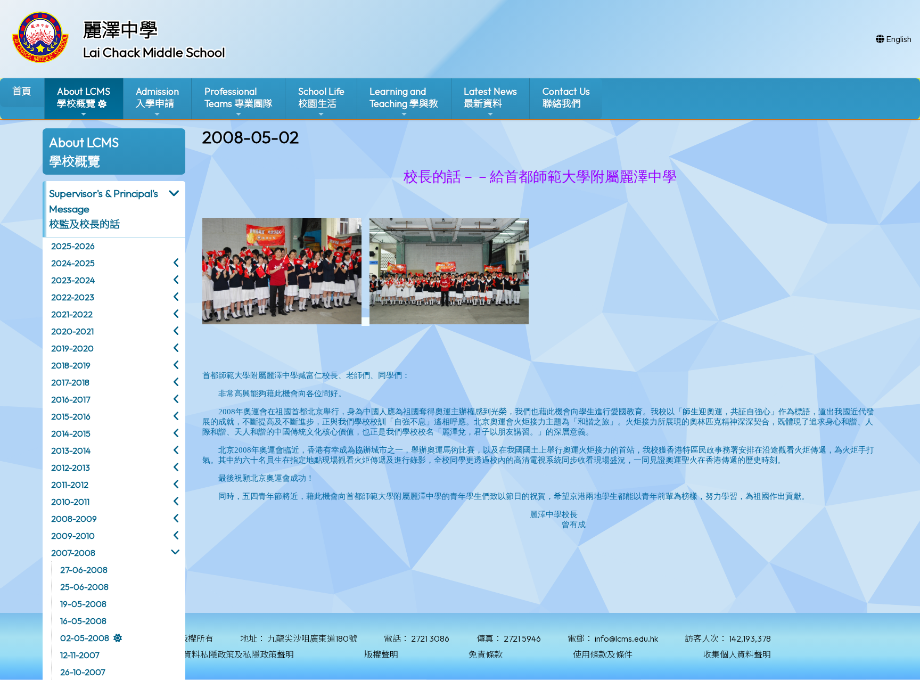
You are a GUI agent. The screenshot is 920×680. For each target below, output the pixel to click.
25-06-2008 (84, 586)
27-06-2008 (84, 569)
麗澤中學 (120, 30)
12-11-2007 (79, 655)
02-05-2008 (84, 638)
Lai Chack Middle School (154, 52)
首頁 (21, 91)
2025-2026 (73, 246)
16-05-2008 (83, 621)
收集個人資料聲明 (737, 654)
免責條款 (486, 654)
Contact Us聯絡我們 (566, 97)
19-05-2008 (83, 604)
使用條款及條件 (602, 654)
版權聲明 (381, 654)
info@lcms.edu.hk (626, 638)
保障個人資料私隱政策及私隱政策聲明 (221, 654)
